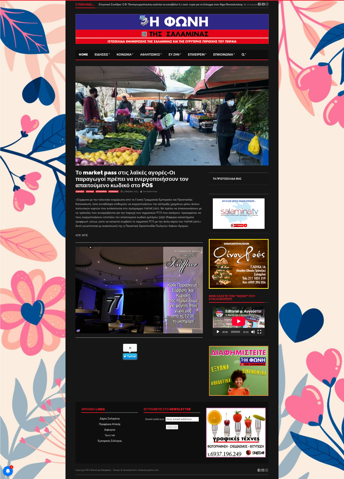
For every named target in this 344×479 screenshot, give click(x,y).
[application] (239, 321)
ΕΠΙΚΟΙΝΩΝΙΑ (223, 54)
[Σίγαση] (253, 332)
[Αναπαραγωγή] (218, 332)
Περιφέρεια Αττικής (109, 424)
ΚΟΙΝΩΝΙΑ (124, 54)
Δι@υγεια (109, 429)
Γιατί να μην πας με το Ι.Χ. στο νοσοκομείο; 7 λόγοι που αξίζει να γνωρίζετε (141, 4)
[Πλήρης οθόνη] (259, 332)
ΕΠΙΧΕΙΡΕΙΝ (196, 54)
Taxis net (110, 435)
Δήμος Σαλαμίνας (110, 418)
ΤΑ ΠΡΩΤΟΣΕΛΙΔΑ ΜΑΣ (227, 178)
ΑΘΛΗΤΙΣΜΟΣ (150, 54)
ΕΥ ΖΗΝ (174, 54)
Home (83, 54)
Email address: (155, 419)
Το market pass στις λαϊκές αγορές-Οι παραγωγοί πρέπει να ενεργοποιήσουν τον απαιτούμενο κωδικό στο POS (132, 179)
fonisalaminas (150, 191)
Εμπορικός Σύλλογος (110, 440)
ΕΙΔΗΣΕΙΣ (101, 54)
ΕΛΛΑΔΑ (90, 192)
